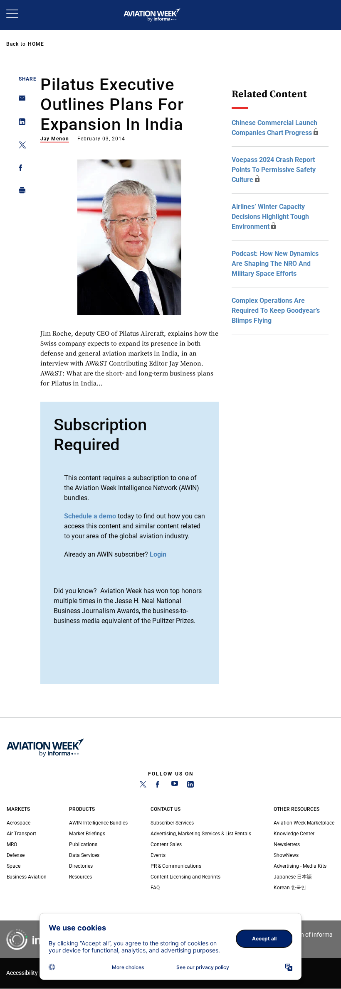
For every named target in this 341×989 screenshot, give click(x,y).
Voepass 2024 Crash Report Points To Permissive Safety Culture (274, 170)
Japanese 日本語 (293, 877)
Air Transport (21, 834)
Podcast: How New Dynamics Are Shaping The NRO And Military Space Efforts (275, 263)
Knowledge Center (294, 834)
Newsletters (287, 844)
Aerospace (18, 823)
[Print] (20, 192)
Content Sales (166, 844)
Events (158, 855)
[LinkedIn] (190, 786)
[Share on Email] (20, 101)
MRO (12, 844)
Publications (83, 844)
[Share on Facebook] (20, 169)
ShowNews (286, 855)
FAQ (155, 888)
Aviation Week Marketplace (304, 823)
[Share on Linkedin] (20, 123)
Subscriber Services (172, 823)
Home (36, 44)
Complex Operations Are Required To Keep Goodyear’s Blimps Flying (276, 310)
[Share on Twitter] (20, 146)
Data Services (84, 855)
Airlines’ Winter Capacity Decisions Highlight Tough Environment (270, 217)
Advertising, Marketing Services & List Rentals (201, 834)
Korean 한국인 (290, 888)
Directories (81, 866)
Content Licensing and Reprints (185, 877)
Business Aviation (27, 877)
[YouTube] (174, 786)
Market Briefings (87, 834)
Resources (80, 877)
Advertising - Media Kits (300, 866)
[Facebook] (159, 786)
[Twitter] (143, 786)
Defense (16, 855)
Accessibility (22, 973)
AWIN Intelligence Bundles (98, 823)
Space (13, 866)
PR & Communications (176, 866)
